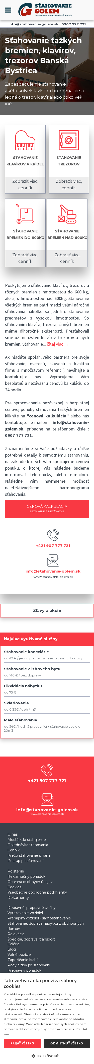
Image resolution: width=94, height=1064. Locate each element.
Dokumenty (18, 897)
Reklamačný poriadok (26, 876)
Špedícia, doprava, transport (31, 939)
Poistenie (16, 871)
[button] (47, 1055)
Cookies (14, 887)
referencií (54, 370)
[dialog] (47, 1018)
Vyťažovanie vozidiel (25, 913)
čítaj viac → (58, 344)
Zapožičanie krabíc (23, 960)
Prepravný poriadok (24, 970)
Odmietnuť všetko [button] (66, 1043)
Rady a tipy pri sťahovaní (29, 965)
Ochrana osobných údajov (30, 882)
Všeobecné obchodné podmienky (37, 892)
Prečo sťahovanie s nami (29, 855)
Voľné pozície (19, 954)
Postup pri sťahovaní (25, 860)
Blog (12, 949)
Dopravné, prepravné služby (32, 907)
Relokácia (16, 934)
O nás (13, 834)
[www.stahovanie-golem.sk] (42, 17)
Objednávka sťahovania (28, 845)
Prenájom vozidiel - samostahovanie (39, 918)
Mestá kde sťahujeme (27, 839)
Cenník (14, 850)
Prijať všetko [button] (22, 1043)
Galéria (13, 944)
